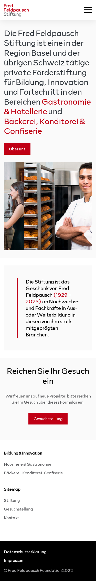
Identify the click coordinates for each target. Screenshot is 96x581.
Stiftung (12, 500)
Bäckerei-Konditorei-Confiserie (33, 473)
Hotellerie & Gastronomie (27, 464)
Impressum (14, 560)
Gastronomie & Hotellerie (47, 106)
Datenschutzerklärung (25, 552)
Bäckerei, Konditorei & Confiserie (44, 125)
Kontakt (11, 517)
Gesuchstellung (18, 509)
